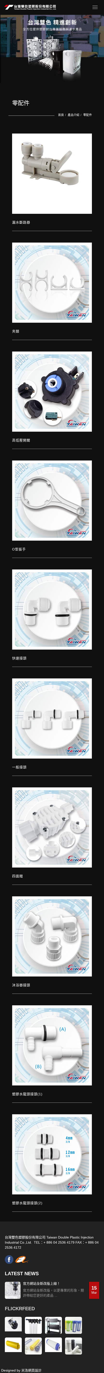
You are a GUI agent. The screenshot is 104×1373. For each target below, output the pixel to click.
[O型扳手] (52, 500)
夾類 (15, 331)
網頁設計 (35, 1370)
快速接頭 (19, 658)
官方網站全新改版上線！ (41, 1283)
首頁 (61, 115)
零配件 (87, 115)
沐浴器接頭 (21, 985)
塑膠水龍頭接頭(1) (27, 1094)
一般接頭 (19, 767)
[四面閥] (52, 827)
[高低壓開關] (52, 391)
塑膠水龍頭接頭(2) (27, 1203)
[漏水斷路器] (52, 174)
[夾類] (52, 282)
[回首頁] (30, 7)
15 (94, 1289)
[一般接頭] (52, 718)
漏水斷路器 (21, 222)
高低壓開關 (21, 440)
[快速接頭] (52, 609)
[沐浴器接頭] (52, 936)
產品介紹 (73, 115)
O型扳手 (19, 549)
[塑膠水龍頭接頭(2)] (52, 1154)
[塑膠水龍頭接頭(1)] (52, 1045)
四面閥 (17, 876)
